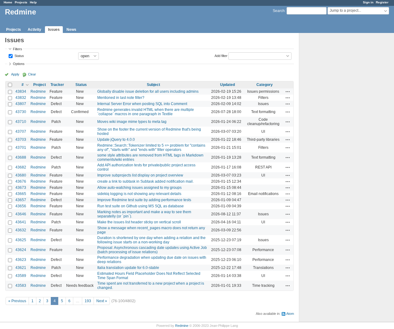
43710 (20, 122)
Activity (34, 29)
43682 (20, 167)
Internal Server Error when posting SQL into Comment (142, 104)
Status (19, 55)
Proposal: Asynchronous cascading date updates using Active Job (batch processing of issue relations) (152, 250)
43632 (20, 230)
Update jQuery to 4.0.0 (116, 139)
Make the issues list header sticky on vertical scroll (139, 222)
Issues (54, 29)
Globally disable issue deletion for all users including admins (148, 91)
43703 (20, 139)
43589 (20, 276)
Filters (17, 49)
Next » (101, 301)
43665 (20, 194)
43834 (20, 91)
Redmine (38, 91)
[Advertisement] (330, 129)
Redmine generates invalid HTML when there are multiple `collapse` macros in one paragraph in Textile (145, 112)
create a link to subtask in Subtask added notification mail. (145, 181)
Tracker (57, 85)
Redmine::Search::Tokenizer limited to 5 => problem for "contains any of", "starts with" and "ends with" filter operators (151, 147)
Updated (227, 85)
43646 (20, 214)
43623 (20, 260)
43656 (20, 206)
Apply (15, 74)
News (71, 29)
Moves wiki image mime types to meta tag (132, 122)
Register (382, 2)
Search (279, 11)
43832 (20, 97)
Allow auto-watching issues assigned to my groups (139, 187)
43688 (20, 157)
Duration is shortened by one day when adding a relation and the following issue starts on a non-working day (151, 240)
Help (33, 2)
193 (88, 301)
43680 (20, 175)
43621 (20, 268)
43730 (20, 112)
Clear (32, 74)
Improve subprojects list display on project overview (140, 175)
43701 (20, 147)
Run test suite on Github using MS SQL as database (140, 206)
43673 (20, 187)
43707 (20, 131)
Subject (153, 85)
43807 (20, 104)
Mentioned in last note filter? (120, 97)
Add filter (221, 55)
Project (39, 85)
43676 (20, 181)
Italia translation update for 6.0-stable (128, 268)
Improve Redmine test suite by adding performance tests (144, 200)
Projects (21, 2)
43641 (20, 222)
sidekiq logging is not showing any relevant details (139, 194)
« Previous (17, 301)
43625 (20, 240)
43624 (20, 250)
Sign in (368, 2)
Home (8, 2)
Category (264, 85)
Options (19, 64)
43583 (20, 285)
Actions (287, 91)
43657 (20, 200)
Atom (290, 313)
